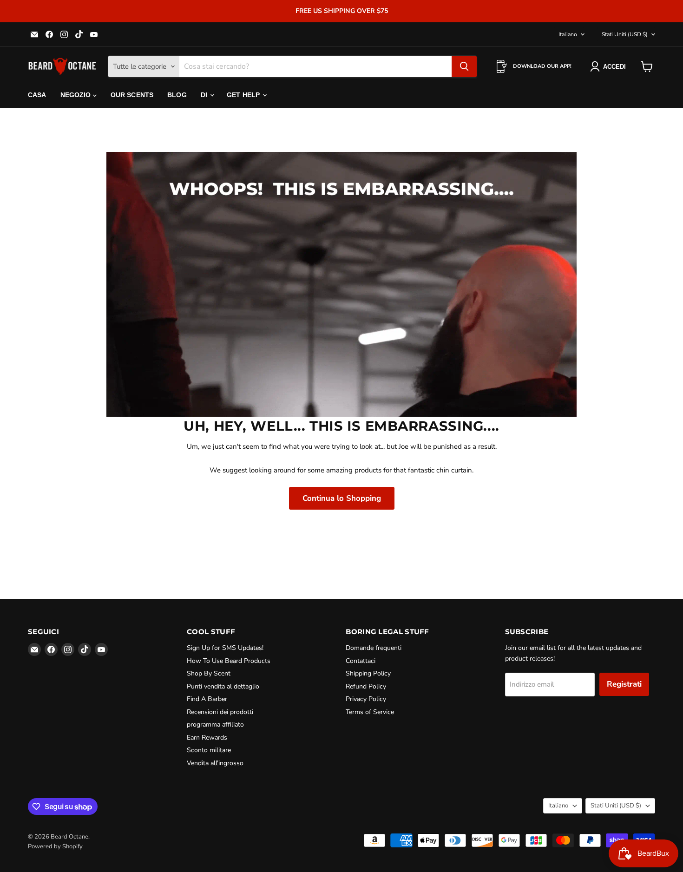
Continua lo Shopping (341, 498)
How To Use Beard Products (228, 660)
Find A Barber (207, 699)
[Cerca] (464, 66)
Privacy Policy (366, 699)
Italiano (567, 34)
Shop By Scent (208, 673)
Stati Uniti (625, 34)
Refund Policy (366, 686)
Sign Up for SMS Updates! (225, 647)
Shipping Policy (368, 673)
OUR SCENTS (132, 94)
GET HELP (244, 94)
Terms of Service (370, 712)
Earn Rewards (207, 737)
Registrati (624, 684)
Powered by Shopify (55, 846)
